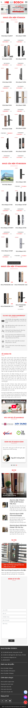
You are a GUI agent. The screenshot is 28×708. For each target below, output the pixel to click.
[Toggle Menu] (26, 2)
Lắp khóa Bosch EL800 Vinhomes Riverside (16, 514)
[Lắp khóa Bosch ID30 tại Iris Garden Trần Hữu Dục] (5, 529)
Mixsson (12, 673)
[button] (11, 465)
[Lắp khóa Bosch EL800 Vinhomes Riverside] (5, 517)
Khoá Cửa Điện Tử (5, 673)
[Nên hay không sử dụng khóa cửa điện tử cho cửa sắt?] (14, 555)
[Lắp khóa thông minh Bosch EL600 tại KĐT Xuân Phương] (14, 485)
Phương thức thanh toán (7, 684)
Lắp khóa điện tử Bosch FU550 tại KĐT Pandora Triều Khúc (17, 502)
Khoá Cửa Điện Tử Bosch (7, 668)
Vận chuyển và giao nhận (7, 681)
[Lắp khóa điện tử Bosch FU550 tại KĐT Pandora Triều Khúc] (5, 504)
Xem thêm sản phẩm (14, 263)
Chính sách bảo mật (6, 686)
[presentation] (2, 9)
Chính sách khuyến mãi (6, 691)
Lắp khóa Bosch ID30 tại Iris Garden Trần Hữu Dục (18, 526)
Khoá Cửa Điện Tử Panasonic (8, 670)
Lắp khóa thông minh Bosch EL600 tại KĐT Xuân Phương (13, 494)
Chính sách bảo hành (6, 689)
